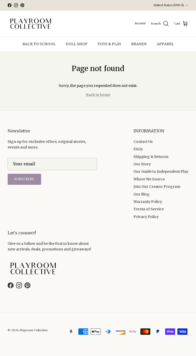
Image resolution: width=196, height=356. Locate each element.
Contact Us (143, 141)
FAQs (138, 149)
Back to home (98, 95)
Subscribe (24, 179)
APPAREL (165, 44)
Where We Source (149, 179)
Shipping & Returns (150, 156)
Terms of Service (148, 209)
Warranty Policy (147, 201)
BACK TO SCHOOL (39, 44)
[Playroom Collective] (31, 24)
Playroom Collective (33, 330)
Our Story (142, 164)
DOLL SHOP (77, 44)
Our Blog (141, 194)
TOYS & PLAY (109, 44)
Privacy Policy (146, 216)
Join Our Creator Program (156, 186)
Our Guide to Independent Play (160, 171)
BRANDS (139, 44)
